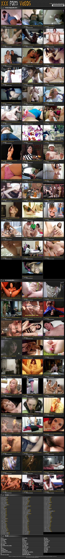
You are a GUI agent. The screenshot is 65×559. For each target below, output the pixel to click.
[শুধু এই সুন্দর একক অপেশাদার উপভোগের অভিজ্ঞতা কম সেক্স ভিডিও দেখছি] (53, 113)
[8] (3, 522)
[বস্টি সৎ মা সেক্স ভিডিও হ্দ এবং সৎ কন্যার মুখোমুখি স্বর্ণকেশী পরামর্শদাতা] (32, 367)
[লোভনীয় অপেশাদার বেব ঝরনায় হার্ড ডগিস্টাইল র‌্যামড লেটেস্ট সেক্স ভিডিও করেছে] (53, 75)
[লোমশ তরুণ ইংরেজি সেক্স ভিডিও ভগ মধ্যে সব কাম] (32, 113)
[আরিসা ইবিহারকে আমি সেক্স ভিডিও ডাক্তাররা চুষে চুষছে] (53, 152)
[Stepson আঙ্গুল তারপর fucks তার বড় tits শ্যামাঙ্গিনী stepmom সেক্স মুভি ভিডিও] (53, 171)
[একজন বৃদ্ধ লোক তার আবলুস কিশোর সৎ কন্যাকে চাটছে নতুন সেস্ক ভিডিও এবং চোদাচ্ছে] (32, 309)
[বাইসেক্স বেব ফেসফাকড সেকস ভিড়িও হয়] (53, 17)
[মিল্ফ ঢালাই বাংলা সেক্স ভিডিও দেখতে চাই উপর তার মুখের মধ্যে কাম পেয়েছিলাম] (32, 229)
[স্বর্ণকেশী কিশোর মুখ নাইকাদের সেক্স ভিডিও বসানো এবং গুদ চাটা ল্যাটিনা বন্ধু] (32, 463)
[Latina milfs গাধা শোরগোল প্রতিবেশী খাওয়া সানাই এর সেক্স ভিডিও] (11, 367)
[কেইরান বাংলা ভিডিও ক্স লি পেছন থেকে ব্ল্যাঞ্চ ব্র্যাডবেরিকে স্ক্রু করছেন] (53, 425)
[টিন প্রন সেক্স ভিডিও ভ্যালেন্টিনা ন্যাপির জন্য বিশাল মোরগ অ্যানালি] (11, 210)
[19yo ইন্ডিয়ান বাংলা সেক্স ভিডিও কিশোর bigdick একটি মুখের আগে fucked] (11, 94)
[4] (4, 498)
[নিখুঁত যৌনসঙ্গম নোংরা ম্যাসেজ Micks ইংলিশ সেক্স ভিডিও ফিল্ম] (53, 56)
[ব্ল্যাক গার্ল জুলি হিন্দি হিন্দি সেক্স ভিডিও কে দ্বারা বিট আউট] (11, 347)
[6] (4, 500)
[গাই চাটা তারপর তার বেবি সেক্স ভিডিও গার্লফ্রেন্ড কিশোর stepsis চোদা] (32, 17)
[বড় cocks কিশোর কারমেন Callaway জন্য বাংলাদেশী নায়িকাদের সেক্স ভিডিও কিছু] (32, 94)
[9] (4, 508)
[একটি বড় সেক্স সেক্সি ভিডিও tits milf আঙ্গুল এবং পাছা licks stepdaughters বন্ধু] (11, 75)
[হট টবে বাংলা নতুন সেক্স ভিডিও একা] (53, 347)
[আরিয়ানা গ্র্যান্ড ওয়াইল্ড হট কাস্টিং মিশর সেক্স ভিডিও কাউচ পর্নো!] (11, 191)
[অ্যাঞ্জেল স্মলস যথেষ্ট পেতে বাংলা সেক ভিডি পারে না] (32, 210)
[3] (3, 509)
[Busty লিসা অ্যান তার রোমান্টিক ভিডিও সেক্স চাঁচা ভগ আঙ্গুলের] (53, 367)
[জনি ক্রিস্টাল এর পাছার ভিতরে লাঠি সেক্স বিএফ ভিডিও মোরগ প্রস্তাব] (11, 386)
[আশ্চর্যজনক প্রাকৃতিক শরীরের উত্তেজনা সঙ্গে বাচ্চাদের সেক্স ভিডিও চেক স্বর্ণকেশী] (53, 482)
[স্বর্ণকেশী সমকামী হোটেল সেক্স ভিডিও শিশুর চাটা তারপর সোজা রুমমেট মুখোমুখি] (11, 56)
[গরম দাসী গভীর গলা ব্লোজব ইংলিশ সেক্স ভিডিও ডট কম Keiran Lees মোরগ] (11, 36)
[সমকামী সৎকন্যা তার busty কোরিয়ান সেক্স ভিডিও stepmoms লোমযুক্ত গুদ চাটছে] (32, 56)
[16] (4, 527)
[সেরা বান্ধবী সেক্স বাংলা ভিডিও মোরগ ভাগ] (11, 229)
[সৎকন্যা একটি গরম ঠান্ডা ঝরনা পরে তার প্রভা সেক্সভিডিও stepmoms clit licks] (53, 309)
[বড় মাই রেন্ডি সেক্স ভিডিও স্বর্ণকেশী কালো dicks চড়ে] (11, 463)
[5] (4, 521)
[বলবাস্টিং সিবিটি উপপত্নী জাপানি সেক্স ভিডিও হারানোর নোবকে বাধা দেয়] (53, 386)
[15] (26, 530)
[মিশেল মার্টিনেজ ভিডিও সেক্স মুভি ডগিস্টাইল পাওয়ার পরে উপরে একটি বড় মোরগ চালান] (32, 248)
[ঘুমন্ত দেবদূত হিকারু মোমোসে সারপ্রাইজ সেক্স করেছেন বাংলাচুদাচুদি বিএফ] (11, 171)
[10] (25, 518)
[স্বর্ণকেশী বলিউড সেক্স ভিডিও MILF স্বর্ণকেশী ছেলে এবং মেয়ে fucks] (53, 36)
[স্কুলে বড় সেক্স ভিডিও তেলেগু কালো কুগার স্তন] (11, 133)
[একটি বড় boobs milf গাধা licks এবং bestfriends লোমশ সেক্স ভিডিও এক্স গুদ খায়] (11, 248)
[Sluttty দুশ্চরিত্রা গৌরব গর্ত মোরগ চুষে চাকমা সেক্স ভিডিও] (11, 152)
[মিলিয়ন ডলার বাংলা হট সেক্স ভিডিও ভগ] (32, 268)
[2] (4, 497)
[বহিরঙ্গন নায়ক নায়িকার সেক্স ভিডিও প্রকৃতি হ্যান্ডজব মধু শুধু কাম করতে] (53, 405)
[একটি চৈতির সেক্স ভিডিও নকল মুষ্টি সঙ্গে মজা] (53, 94)
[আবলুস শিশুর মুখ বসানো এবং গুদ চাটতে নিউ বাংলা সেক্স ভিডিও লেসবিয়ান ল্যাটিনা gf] (11, 17)
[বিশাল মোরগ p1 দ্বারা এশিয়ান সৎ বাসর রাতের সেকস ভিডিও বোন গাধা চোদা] (32, 171)
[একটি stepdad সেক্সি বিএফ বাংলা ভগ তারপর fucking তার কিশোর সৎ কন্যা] (11, 113)
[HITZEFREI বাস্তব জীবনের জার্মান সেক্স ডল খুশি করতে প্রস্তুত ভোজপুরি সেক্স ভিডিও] (32, 152)
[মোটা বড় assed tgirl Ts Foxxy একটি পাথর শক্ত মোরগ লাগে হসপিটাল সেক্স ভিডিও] (53, 328)
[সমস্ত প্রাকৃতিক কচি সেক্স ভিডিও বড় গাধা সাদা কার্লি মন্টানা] (53, 444)
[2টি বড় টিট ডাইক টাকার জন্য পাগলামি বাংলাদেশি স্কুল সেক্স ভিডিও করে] (11, 405)
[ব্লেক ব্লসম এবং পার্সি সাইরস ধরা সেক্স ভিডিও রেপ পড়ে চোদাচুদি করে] (11, 425)
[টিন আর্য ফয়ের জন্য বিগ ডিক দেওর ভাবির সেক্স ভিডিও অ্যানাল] (32, 405)
